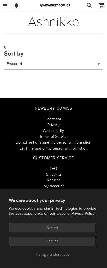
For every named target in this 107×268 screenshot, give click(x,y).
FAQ (53, 168)
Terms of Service (54, 136)
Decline (52, 241)
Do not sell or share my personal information (53, 142)
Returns (53, 180)
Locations (54, 119)
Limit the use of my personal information (53, 148)
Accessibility (53, 130)
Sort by (14, 53)
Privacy (53, 125)
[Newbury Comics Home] (55, 5)
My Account (54, 186)
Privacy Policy (83, 213)
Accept (52, 227)
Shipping (53, 174)
